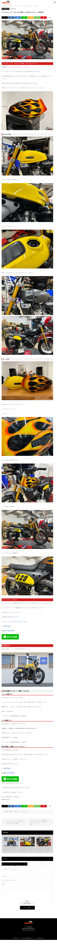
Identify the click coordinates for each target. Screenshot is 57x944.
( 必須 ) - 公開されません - (9, 880)
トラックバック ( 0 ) (40, 863)
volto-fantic (10, 811)
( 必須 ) (5, 876)
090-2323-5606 (10, 630)
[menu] (55, 2)
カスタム (5, 8)
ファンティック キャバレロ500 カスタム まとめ (14, 621)
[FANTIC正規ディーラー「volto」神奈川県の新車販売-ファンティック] (6, 2)
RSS (29, 933)
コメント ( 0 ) (14, 863)
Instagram (27, 933)
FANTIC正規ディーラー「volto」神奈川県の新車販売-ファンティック (25, 938)
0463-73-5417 (7, 626)
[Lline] (24, 17)
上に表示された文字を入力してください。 (27, 902)
